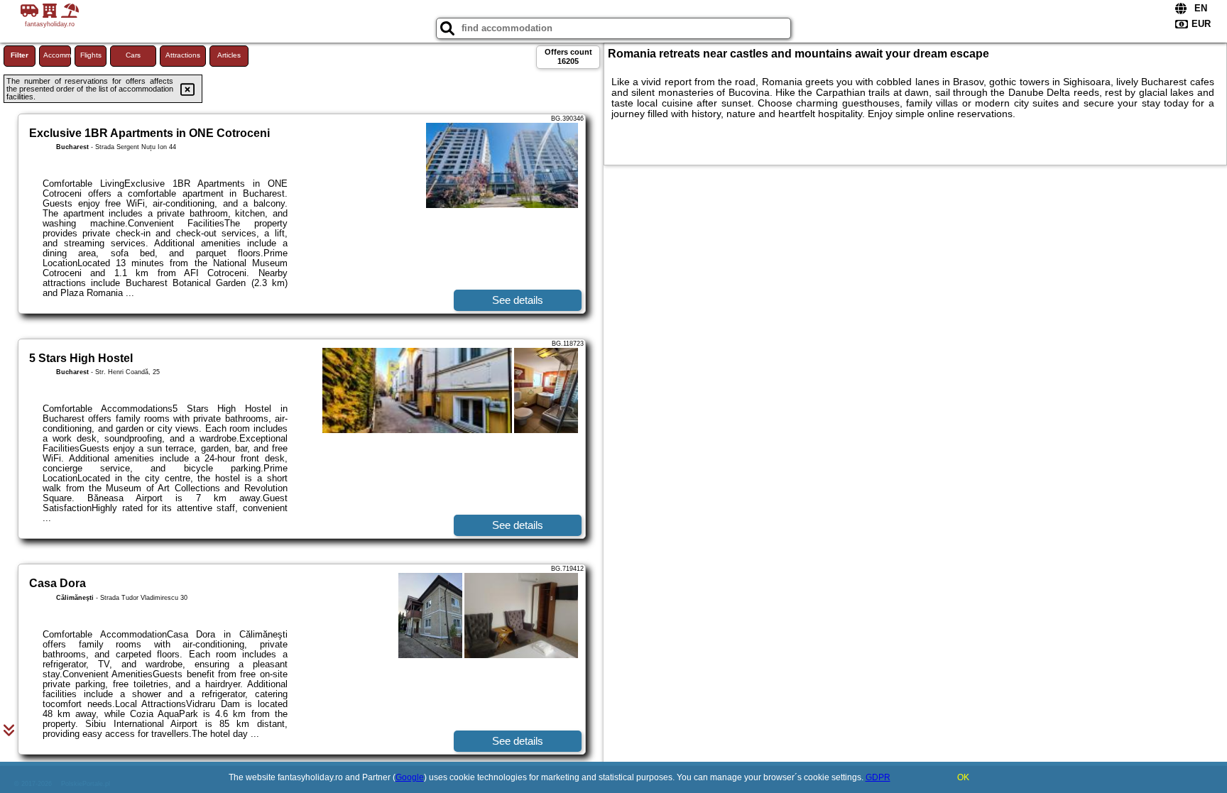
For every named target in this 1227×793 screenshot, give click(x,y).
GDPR (878, 777)
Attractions (182, 55)
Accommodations (57, 55)
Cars (133, 55)
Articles (229, 55)
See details (517, 300)
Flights (91, 55)
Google (410, 777)
